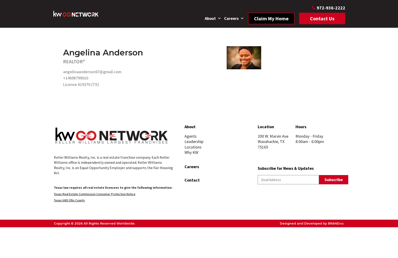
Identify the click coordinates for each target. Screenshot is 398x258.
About (210, 18)
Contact (192, 180)
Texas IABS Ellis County (69, 200)
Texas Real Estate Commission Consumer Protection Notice (94, 194)
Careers (231, 18)
